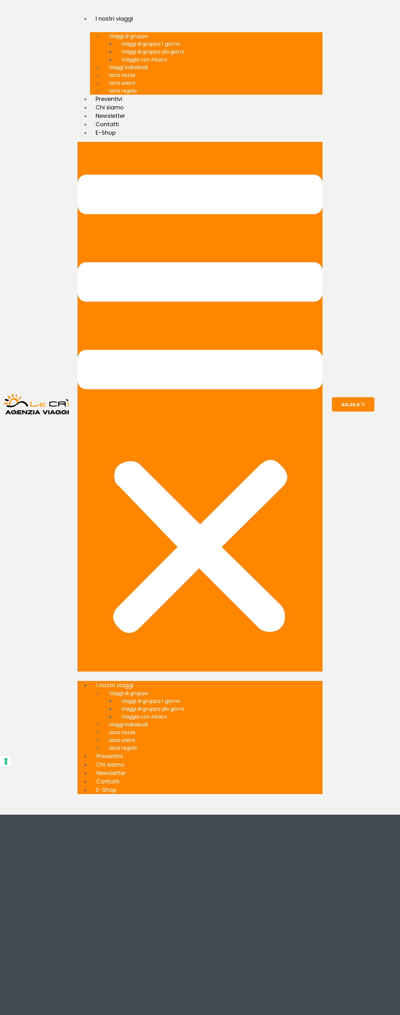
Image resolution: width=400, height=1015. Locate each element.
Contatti (107, 124)
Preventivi (109, 99)
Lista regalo (123, 90)
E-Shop (106, 133)
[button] (200, 407)
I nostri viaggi (114, 18)
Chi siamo (110, 107)
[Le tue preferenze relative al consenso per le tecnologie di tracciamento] (6, 761)
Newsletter (110, 116)
